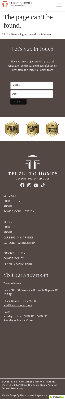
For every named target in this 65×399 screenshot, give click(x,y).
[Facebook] (22, 185)
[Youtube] (36, 185)
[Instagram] (29, 185)
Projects (10, 201)
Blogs (7, 222)
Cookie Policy (13, 258)
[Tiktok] (43, 185)
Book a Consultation (18, 211)
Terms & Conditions (18, 263)
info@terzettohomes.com (17, 305)
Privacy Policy (14, 253)
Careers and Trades (18, 237)
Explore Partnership (19, 243)
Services (9, 196)
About (7, 206)
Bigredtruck (41, 395)
